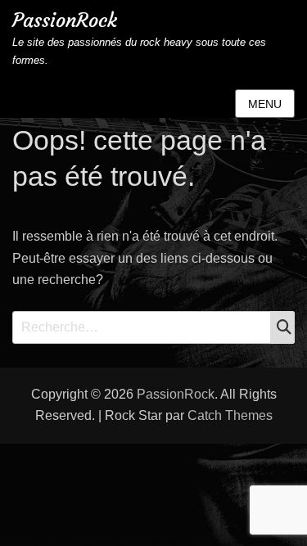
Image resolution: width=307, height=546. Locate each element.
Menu (265, 104)
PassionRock (64, 20)
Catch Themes (230, 415)
